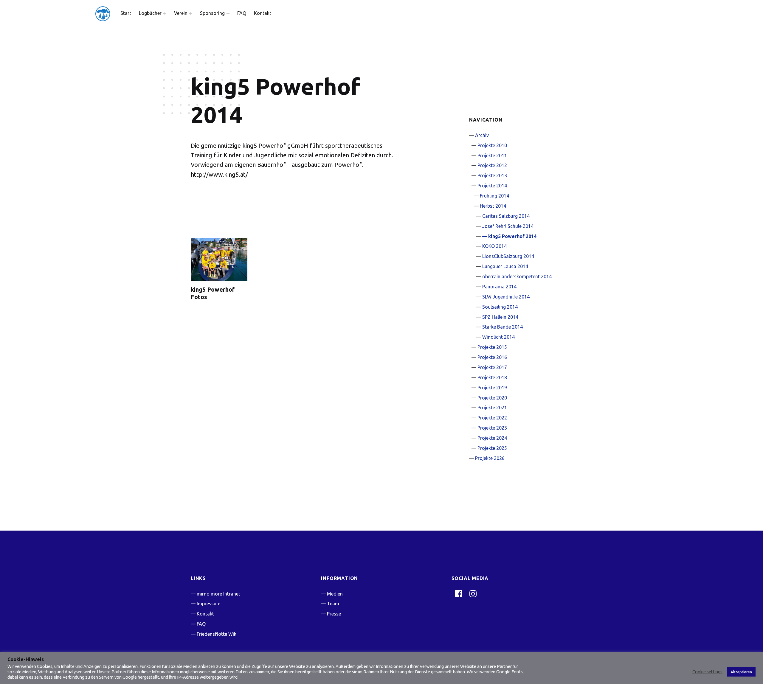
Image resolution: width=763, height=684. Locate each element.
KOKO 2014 (494, 246)
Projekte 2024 (492, 438)
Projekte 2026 (490, 458)
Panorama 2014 (499, 286)
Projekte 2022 (492, 417)
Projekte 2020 (492, 397)
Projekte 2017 (492, 367)
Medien (335, 593)
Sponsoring (212, 13)
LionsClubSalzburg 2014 (508, 256)
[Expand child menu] (164, 13)
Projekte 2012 (492, 165)
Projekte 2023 (492, 427)
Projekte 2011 (492, 155)
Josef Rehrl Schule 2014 (508, 226)
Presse (334, 613)
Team (333, 603)
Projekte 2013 (492, 175)
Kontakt (262, 13)
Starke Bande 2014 (502, 326)
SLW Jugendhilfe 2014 (506, 296)
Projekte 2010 (492, 145)
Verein (180, 13)
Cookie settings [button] (707, 671)
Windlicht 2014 (498, 337)
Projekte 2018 (492, 377)
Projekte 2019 (492, 387)
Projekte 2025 (492, 448)
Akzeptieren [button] (741, 672)
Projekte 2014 (492, 185)
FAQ (241, 13)
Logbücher (150, 13)
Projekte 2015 (492, 347)
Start (125, 13)
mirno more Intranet (218, 593)
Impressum (209, 603)
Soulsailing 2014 (500, 307)
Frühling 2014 (494, 195)
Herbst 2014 (493, 206)
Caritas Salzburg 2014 (506, 216)
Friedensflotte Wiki (217, 634)
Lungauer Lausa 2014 (505, 266)
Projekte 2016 (492, 357)
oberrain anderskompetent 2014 (517, 276)
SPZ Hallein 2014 (500, 317)
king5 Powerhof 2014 (512, 236)
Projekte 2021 (492, 407)
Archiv (482, 135)
